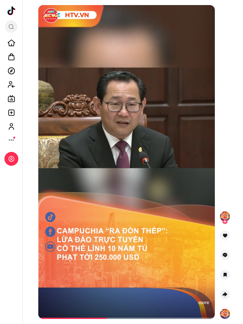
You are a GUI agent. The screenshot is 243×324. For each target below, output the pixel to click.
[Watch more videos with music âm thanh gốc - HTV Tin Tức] (225, 312)
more (203, 302)
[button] (225, 237)
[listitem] (11, 43)
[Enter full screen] (207, 15)
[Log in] (11, 159)
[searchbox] (11, 26)
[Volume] (46, 15)
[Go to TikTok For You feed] (11, 10)
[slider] (74, 318)
